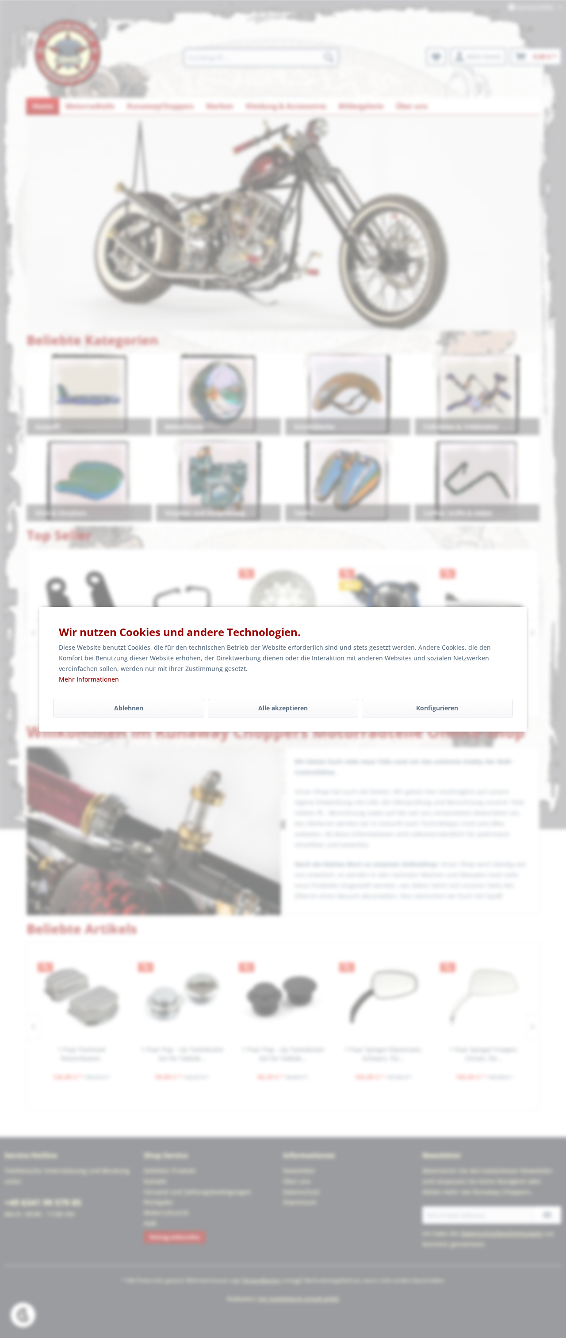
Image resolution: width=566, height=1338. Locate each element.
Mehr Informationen (89, 679)
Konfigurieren (437, 708)
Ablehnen (128, 708)
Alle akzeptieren (283, 708)
